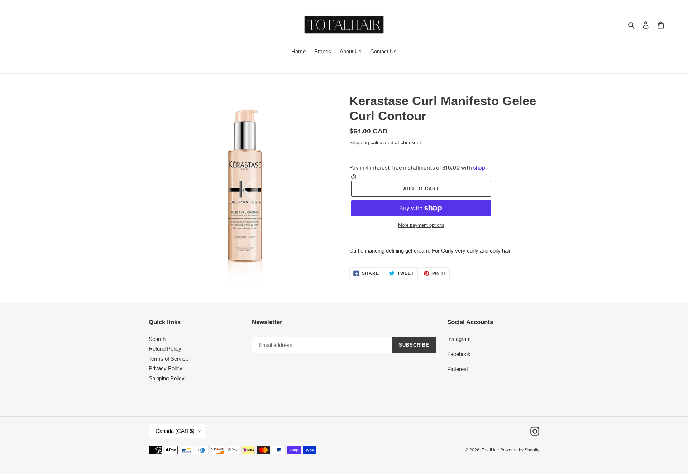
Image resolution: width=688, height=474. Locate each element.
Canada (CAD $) (175, 431)
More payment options (421, 225)
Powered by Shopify (519, 450)
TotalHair (491, 450)
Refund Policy (165, 349)
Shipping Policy (167, 378)
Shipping (359, 142)
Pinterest (457, 369)
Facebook (458, 354)
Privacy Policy (165, 368)
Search (157, 339)
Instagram (459, 339)
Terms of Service (168, 359)
